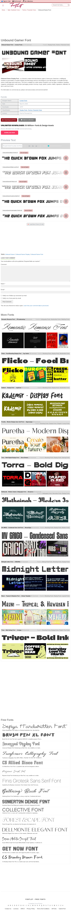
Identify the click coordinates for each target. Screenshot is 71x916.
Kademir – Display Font (7, 387)
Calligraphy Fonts (45, 319)
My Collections (29, 1)
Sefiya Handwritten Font (33, 726)
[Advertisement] (35, 23)
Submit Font (62, 908)
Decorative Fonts (56, 493)
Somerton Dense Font (26, 801)
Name (3, 283)
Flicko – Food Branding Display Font (11, 353)
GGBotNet (17, 561)
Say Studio (26, 353)
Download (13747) (10, 120)
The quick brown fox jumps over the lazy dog (35, 158)
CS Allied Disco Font (22, 763)
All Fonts (54, 908)
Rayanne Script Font (13, 772)
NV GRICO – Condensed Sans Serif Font (12, 527)
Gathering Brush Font (25, 791)
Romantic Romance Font (8, 319)
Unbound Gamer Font (7, 44)
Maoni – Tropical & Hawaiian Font (10, 596)
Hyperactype (29, 422)
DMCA (23, 908)
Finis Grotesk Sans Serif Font (31, 781)
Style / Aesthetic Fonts (14, 10)
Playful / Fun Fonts (64, 630)
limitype (19, 630)
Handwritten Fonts (56, 319)
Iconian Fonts (18, 44)
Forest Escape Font (28, 819)
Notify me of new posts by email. (12, 298)
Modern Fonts (66, 527)
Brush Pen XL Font (28, 735)
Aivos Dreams (24, 457)
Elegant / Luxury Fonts (63, 423)
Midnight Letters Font (7, 561)
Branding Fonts (47, 353)
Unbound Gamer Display (23, 254)
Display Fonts (51, 44)
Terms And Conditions (43, 908)
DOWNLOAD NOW (9, 132)
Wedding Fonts (65, 319)
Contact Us (8, 908)
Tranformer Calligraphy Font (30, 753)
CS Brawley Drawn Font (22, 858)
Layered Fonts (66, 596)
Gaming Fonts (66, 457)
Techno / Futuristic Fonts (29, 10)
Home (3, 10)
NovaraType (28, 527)
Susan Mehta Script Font (19, 839)
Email (3, 289)
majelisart (18, 387)
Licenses (16, 908)
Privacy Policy (31, 908)
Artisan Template (25, 596)
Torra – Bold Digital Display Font (10, 457)
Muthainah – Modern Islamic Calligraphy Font (13, 491)
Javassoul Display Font (20, 744)
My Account (17, 1)
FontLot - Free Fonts (35, 899)
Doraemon (30, 491)
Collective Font (23, 810)
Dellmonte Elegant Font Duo (35, 829)
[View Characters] (66, 158)
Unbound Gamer (10, 254)
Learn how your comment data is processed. (36, 305)
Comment (3, 264)
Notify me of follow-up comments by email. (15, 295)
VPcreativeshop (21, 319)
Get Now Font (20, 848)
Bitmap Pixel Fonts (47, 561)
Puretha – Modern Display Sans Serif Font (12, 422)
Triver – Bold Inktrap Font (8, 630)
